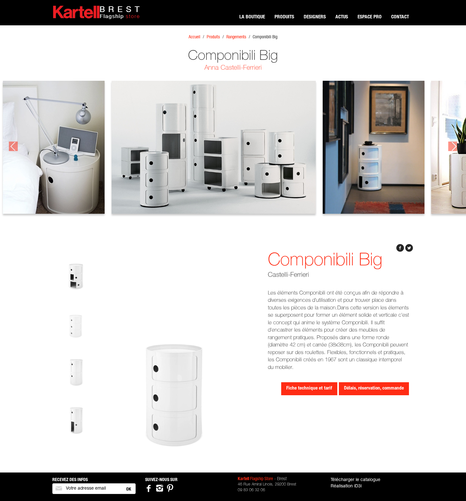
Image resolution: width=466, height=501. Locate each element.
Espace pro (370, 17)
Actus (341, 17)
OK (128, 489)
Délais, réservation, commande (374, 388)
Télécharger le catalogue (355, 480)
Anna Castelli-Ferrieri (233, 68)
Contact (400, 17)
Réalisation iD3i (346, 486)
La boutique (252, 17)
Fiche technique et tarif (309, 388)
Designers (315, 17)
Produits (284, 17)
